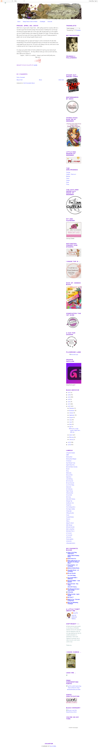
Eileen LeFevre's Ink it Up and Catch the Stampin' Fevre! (74, 562)
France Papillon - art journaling (73, 565)
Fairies (67, 469)
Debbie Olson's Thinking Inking (73, 556)
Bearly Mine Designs (71, 459)
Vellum (68, 521)
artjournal (68, 537)
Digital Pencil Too (70, 465)
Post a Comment (21, 77)
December (71, 408)
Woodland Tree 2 (70, 531)
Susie (67, 182)
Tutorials (50, 21)
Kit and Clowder (70, 483)
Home (19, 21)
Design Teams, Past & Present (30, 21)
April (70, 426)
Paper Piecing (69, 491)
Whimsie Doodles (70, 527)
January (71, 439)
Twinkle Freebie (70, 517)
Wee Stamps (69, 525)
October (71, 413)
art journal (69, 533)
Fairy (67, 471)
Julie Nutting (69, 479)
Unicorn (68, 519)
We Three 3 (70, 597)
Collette (75, 613)
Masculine (68, 487)
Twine (67, 515)
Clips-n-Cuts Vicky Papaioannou (72, 553)
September (72, 415)
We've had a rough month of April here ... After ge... (75, 430)
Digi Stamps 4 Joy (70, 463)
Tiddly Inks (68, 511)
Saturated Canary (70, 499)
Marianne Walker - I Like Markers (74, 581)
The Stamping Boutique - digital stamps (74, 589)
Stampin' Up (69, 501)
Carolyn (68, 172)
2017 (69, 392)
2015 (69, 395)
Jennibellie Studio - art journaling (73, 571)
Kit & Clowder (69, 481)
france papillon (69, 539)
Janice (67, 178)
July (70, 419)
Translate (78, 30)
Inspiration (68, 477)
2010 (69, 406)
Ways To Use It (70, 523)
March (71, 435)
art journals (69, 535)
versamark (68, 541)
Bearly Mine (69, 457)
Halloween (68, 473)
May (70, 424)
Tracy (67, 184)
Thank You (68, 505)
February (71, 437)
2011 (69, 404)
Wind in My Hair (70, 529)
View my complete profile (74, 617)
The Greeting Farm (70, 507)
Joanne (68, 180)
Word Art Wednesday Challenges (73, 603)
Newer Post (19, 80)
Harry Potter (69, 475)
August (71, 417)
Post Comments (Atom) (29, 83)
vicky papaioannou (70, 543)
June (70, 422)
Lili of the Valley (70, 485)
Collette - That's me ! (71, 174)
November (72, 410)
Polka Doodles (69, 493)
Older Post (61, 80)
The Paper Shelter (70, 509)
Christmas (68, 461)
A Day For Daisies (70, 453)
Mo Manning (69, 489)
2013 (69, 399)
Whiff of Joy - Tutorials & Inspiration (74, 600)
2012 (69, 401)
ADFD (67, 455)
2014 (69, 397)
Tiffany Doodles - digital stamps (73, 595)
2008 (69, 444)
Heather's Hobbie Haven (73, 568)
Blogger (53, 746)
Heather (68, 176)
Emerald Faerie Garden (71, 467)
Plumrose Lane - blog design (73, 584)
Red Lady (68, 497)
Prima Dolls (69, 495)
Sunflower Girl (70, 503)
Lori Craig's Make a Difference (72, 578)
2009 (69, 442)
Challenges (42, 21)
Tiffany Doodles (70, 513)
